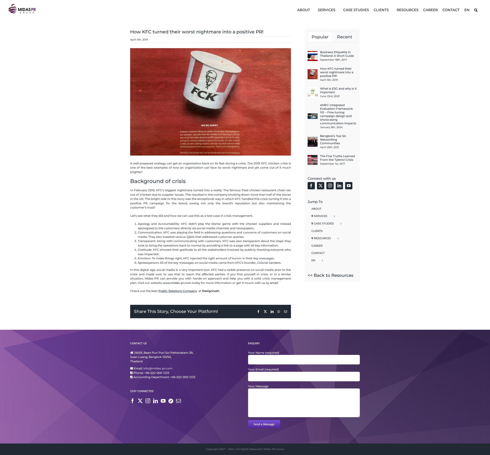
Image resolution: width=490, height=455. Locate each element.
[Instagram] (330, 185)
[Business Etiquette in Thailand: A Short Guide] (313, 53)
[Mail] (178, 400)
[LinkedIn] (339, 185)
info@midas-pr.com (157, 368)
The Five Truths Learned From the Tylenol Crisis (337, 158)
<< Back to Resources (330, 275)
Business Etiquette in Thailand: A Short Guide (337, 54)
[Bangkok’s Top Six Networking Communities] (313, 139)
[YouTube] (348, 185)
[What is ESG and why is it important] (313, 89)
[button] (476, 9)
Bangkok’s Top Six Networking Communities (333, 139)
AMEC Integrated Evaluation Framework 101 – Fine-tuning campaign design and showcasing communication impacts (338, 114)
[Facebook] (311, 185)
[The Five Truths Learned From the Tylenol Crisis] (313, 157)
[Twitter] (320, 185)
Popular (320, 37)
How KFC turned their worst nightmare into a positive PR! (336, 72)
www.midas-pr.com (177, 283)
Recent (344, 37)
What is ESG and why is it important (338, 90)
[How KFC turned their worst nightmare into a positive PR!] (313, 71)
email (274, 283)
